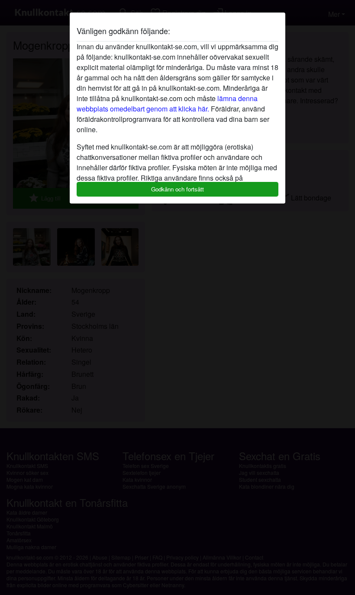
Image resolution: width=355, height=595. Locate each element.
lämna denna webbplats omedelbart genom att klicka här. (167, 103)
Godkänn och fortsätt (177, 189)
